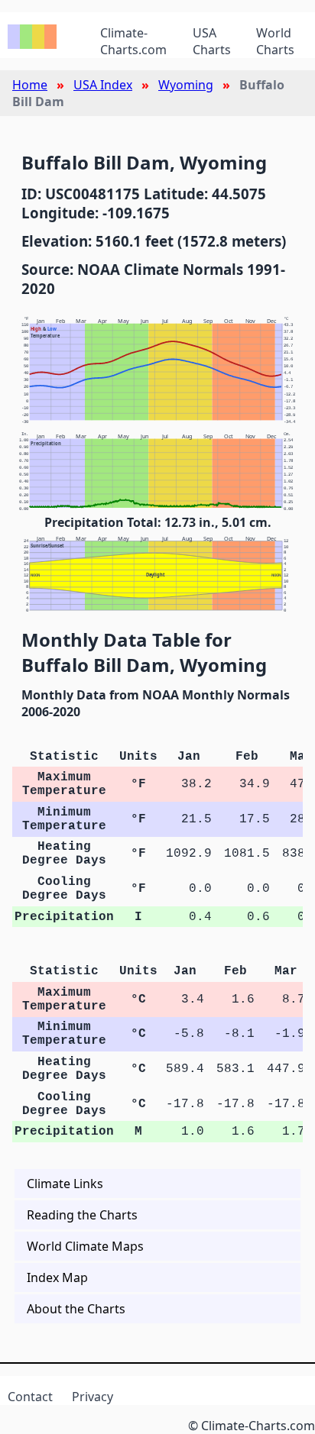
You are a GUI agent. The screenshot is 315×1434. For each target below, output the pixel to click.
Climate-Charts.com (133, 41)
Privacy (92, 1396)
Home (29, 84)
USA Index (102, 84)
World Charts (275, 41)
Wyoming (185, 84)
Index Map (57, 1277)
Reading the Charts (82, 1214)
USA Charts (212, 41)
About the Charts (76, 1308)
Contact (30, 1396)
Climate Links (65, 1183)
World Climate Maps (85, 1246)
